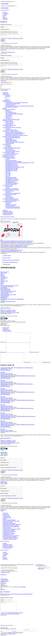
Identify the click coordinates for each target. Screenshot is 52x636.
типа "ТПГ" (8, 172)
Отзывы (2, 293)
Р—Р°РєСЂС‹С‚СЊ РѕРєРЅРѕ (18, 586)
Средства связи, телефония (9, 530)
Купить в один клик (14, 613)
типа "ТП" (8, 171)
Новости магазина (6, 221)
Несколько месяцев (7, 331)
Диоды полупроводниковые (9, 519)
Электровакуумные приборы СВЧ (10, 537)
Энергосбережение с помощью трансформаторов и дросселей (14, 246)
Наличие (2, 295)
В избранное (3, 374)
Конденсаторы (6, 515)
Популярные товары (7, 211)
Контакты (5, 17)
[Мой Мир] (5, 318)
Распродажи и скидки (7, 212)
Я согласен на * (12, 612)
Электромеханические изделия (9, 539)
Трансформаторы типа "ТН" (12, 169)
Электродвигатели (7, 517)
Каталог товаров (4, 90)
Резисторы (5, 513)
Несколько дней (6, 329)
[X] (6, 318)
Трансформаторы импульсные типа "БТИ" (15, 167)
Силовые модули (6, 516)
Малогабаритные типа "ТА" (12, 164)
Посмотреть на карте (5, 572)
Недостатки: (3, 352)
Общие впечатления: (34, 352)
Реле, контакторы (7, 527)
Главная (4, 12)
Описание (3, 290)
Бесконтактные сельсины (11, 204)
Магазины (5, 19)
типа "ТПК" (8, 173)
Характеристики (4, 291)
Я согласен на (12, 38)
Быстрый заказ (4, 21)
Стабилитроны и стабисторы (9, 531)
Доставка (5, 14)
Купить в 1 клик (12, 310)
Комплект (3, 288)
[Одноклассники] (3, 318)
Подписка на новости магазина (7, 216)
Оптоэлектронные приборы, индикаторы (12, 524)
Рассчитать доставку (14, 312)
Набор (2, 287)
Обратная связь (4, 578)
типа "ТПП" (8, 175)
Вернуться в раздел (5, 285)
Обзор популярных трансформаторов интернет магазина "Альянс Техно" (16, 242)
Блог (4, 16)
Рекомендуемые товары (8, 213)
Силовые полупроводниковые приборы (11, 528)
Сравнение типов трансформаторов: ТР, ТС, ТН (11, 251)
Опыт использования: (5, 325)
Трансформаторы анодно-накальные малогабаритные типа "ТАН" (20, 162)
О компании (5, 13)
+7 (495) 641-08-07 (4, 580)
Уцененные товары (7, 214)
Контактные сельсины (10, 205)
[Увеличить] (12, 299)
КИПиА (5, 518)
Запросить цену (11, 633)
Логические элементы (8, 522)
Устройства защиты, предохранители (11, 535)
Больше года (5, 328)
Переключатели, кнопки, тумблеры (10, 525)
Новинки (5, 210)
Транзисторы (6, 514)
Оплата (4, 15)
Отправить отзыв (46, 362)
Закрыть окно (3, 49)
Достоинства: (3, 342)
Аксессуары (3, 292)
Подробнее (3, 372)
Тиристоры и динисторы (8, 532)
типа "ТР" (8, 176)
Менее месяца (6, 327)
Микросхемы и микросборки (9, 523)
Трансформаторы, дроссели (9, 533)
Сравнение (10, 373)
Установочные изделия (8, 534)
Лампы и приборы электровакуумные (11, 520)
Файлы (2, 296)
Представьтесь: (27, 362)
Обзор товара (3, 286)
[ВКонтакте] (1, 318)
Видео (2, 297)
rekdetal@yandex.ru (42, 565)
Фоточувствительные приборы (9, 536)
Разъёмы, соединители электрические (11, 526)
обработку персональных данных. (15, 38)
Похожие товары (4, 294)
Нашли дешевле (11, 311)
